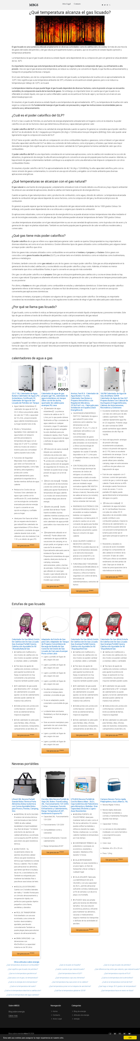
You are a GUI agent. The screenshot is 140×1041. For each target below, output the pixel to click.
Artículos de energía (81, 1015)
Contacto (77, 4)
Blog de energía (79, 1011)
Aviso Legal (66, 4)
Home (55, 1011)
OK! (130, 1037)
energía (76, 1019)
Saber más (13, 1015)
